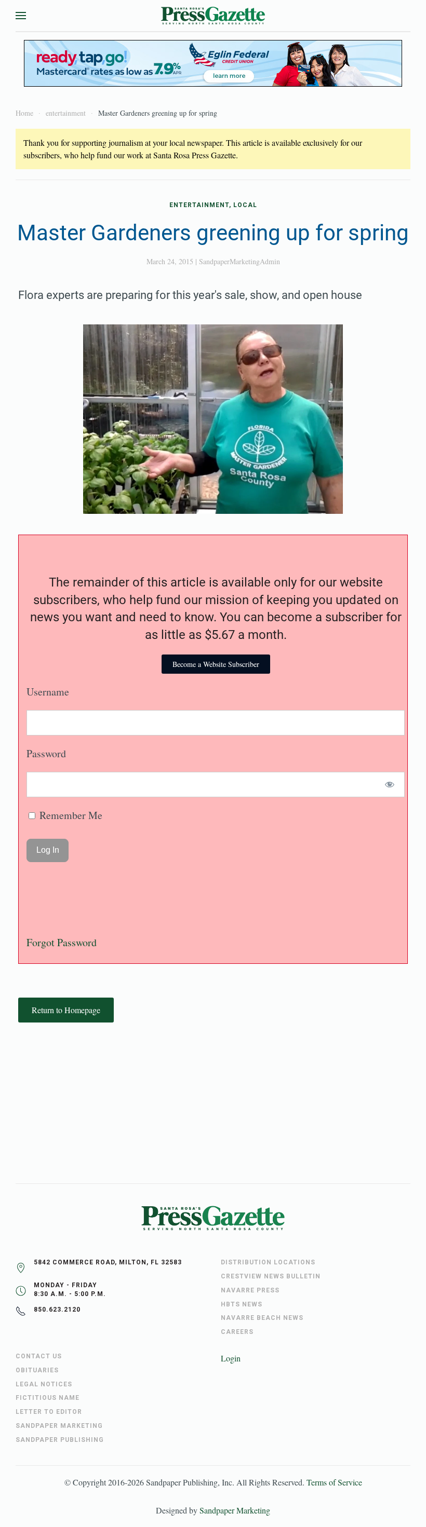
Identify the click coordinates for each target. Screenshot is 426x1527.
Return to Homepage (66, 1009)
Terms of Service (334, 1482)
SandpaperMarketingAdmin (239, 261)
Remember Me (69, 815)
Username (47, 692)
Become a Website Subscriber (215, 664)
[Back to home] (213, 15)
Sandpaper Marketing (234, 1510)
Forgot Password (61, 942)
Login (231, 1358)
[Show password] (390, 784)
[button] (21, 15)
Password (46, 753)
